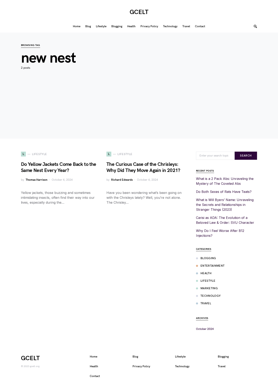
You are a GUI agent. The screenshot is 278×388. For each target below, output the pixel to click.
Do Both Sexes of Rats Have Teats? (224, 192)
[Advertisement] (139, 110)
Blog (135, 356)
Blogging (208, 258)
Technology (210, 296)
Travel (205, 303)
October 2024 (205, 329)
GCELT (139, 12)
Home (93, 356)
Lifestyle (207, 281)
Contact (95, 376)
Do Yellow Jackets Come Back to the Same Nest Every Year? (58, 167)
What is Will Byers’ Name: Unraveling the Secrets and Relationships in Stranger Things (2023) (225, 205)
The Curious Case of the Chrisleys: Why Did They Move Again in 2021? (143, 167)
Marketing (209, 288)
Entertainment (212, 265)
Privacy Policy (141, 366)
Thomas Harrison (36, 180)
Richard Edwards (122, 180)
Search (246, 155)
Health (205, 273)
